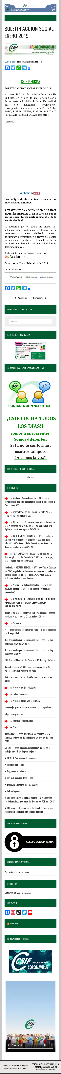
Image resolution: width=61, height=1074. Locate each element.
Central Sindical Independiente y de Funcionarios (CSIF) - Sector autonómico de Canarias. (45, 1067)
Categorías (10, 892)
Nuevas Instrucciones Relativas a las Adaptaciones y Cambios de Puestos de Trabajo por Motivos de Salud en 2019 (29, 737)
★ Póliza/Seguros (12, 791)
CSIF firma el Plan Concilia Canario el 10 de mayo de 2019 (30, 660)
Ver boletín (26, 193)
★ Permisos (15, 623)
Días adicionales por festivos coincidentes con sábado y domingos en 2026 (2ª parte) (29, 641)
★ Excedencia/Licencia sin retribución (21, 784)
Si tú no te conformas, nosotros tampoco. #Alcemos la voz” (30, 451)
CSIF (13, 62)
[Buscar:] (30, 321)
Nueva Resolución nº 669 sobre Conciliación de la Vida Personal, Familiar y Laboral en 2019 (28, 668)
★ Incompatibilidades (14, 764)
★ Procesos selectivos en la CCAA (25, 700)
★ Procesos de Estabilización (23, 687)
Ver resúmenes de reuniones (17, 872)
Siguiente (38, 297)
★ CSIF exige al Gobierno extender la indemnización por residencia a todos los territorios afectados (29, 809)
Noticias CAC (15, 923)
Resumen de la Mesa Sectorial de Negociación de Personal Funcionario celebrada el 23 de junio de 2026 (30, 614)
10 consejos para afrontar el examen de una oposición (28, 707)
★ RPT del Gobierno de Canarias (19, 778)
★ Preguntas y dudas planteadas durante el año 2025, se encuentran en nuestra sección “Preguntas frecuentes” (28, 588)
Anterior (22, 297)
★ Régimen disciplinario (15, 771)
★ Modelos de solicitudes (21, 720)
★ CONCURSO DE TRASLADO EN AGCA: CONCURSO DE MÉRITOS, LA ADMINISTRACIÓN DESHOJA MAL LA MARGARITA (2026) (30, 602)
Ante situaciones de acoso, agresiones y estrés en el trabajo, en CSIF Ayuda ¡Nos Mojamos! (27, 749)
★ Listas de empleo (18, 694)
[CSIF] (30, 7)
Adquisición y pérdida (14, 714)
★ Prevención (16, 727)
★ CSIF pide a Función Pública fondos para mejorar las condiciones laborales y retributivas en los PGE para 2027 (30, 799)
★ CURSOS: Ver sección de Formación (21, 758)
